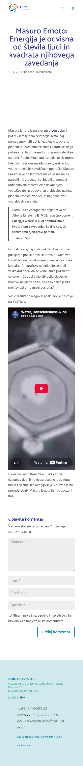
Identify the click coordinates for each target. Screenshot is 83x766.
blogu (53, 130)
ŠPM (22, 697)
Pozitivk (56, 474)
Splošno (29, 72)
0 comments (44, 72)
